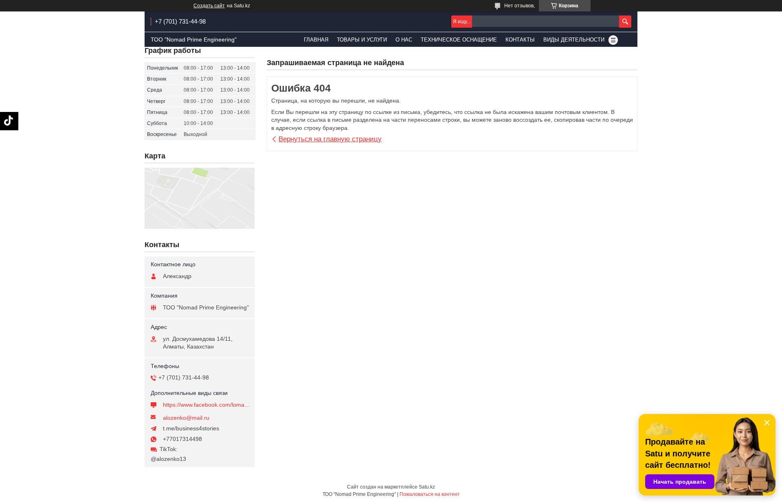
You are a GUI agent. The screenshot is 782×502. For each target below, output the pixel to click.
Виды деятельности (573, 40)
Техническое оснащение (459, 40)
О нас (403, 40)
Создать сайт (209, 6)
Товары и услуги (362, 40)
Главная (316, 40)
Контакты (520, 40)
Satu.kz (427, 487)
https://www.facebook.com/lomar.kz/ (206, 404)
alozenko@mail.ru (186, 417)
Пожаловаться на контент (430, 494)
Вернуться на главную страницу (330, 139)
